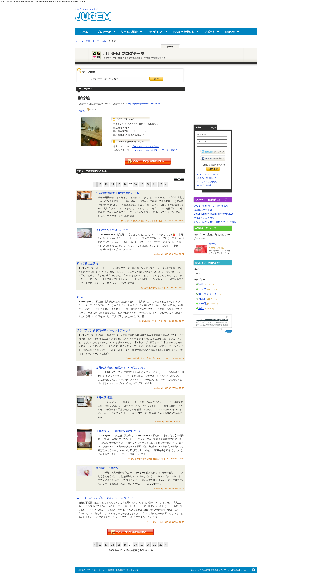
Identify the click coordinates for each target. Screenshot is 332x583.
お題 (201, 308)
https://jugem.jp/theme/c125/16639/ (144, 104)
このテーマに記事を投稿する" (130, 532)
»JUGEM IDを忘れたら (207, 178)
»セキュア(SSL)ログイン (207, 174)
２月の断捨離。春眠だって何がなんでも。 (121, 367)
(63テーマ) (209, 309)
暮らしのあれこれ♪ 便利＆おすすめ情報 (215, 221)
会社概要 (121, 570)
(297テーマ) (210, 284)
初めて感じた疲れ (87, 263)
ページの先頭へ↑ (253, 570)
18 (135, 184)
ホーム (84, 31)
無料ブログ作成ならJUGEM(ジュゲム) (93, 18)
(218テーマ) (223, 294)
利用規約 (81, 570)
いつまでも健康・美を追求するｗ (211, 205)
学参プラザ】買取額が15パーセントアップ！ (104, 330)
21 (154, 184)
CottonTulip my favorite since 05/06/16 (214, 214)
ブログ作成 (105, 31)
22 (160, 184)
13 (106, 184)
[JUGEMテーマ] (170, 46)
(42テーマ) (212, 289)
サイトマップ (132, 570)
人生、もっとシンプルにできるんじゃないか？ (105, 497)
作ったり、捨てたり (204, 217)
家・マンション (207, 293)
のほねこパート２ (203, 209)
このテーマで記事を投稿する (148, 161)
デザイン (156, 31)
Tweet (81, 110)
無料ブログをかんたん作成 (86, 9)
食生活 (213, 244)
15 (119, 184)
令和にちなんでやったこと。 (113, 230)
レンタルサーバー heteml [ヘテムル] (212, 319)
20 (148, 184)
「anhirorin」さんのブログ (145, 146)
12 (100, 184)
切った (81, 297)
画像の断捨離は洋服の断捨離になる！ (119, 192)
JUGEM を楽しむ (184, 31)
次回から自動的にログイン (214, 165)
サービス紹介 (130, 31)
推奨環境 (112, 570)
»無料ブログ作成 (204, 185)
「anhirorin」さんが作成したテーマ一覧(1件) (155, 150)
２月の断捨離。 (105, 397)
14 (112, 184)
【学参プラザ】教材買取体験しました (119, 430)
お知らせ (231, 31)
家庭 (201, 284)
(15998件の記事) (216, 248)
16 (125, 184)
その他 (202, 303)
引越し (202, 298)
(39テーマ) (212, 299)
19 (141, 184)
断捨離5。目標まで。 (109, 468)
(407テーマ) (212, 304)
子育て (202, 289)
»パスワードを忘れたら (207, 182)
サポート (210, 31)
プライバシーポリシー (96, 570)
